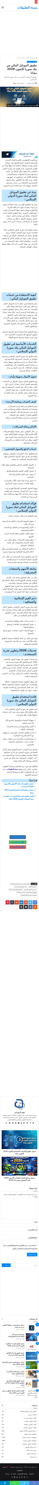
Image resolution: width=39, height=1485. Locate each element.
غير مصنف (33, 1457)
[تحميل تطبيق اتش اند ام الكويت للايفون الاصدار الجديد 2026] (31, 1346)
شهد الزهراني (30, 83)
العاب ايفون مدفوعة (30, 1424)
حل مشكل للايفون (30, 1447)
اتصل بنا (13, 1474)
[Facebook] (27, 1477)
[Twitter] (24, 1477)
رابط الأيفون (17, 847)
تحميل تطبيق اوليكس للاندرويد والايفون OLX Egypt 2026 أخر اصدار (14, 1383)
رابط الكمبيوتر (17, 837)
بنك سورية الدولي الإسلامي (30, 889)
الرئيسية (33, 58)
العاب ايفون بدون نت (29, 1418)
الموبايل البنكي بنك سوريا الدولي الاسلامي (20, 884)
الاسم (35, 1222)
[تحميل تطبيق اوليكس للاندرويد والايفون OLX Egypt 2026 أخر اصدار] (31, 1384)
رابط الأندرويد (17, 842)
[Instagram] (12, 1477)
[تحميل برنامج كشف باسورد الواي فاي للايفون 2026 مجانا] (31, 1365)
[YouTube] (17, 1477)
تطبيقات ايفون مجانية (23, 58)
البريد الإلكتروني (32, 1230)
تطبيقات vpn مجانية (30, 1434)
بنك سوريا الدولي (33, 886)
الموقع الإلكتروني (32, 1237)
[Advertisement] (19, 32)
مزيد (26, 766)
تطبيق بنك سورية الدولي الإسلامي (29, 895)
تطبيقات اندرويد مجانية (29, 1437)
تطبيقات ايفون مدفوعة (29, 1444)
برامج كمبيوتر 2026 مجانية (28, 1431)
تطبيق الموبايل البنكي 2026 (15, 889)
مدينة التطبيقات (12, 769)
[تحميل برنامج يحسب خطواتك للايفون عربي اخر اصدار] (31, 1328)
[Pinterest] (22, 1477)
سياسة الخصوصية (22, 1474)
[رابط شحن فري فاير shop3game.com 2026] (31, 1337)
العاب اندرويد (32, 1415)
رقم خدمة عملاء (31, 1450)
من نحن (7, 1474)
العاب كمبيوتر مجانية (30, 1427)
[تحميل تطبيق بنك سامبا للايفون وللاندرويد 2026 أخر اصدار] (31, 1356)
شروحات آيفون (31, 1453)
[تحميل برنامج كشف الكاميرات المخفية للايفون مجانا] (31, 1374)
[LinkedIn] (19, 1477)
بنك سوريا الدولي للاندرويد (21, 886)
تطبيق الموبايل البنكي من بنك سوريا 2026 (27, 892)
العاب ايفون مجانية (30, 1421)
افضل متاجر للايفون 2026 (28, 1411)
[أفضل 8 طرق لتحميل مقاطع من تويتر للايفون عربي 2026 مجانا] (31, 1394)
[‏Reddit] (14, 1477)
